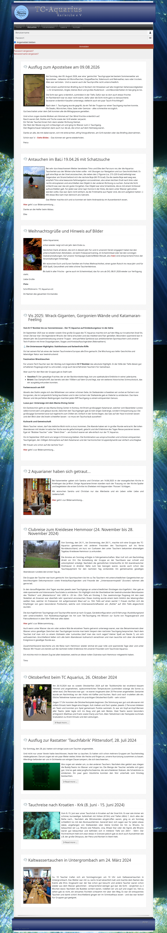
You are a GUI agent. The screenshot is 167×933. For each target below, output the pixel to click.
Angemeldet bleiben (26, 42)
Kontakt (76, 27)
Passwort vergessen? (23, 51)
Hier (54, 500)
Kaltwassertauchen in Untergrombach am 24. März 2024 (79, 860)
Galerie (63, 27)
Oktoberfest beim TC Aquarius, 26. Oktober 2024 (72, 677)
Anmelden (84, 46)
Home (19, 27)
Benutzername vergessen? (26, 54)
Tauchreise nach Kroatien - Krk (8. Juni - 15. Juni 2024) (76, 804)
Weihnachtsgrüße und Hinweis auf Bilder (65, 231)
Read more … (62, 722)
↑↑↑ (145, 922)
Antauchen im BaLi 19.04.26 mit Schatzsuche (69, 159)
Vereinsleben (48, 27)
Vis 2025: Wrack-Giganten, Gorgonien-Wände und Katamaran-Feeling (84, 317)
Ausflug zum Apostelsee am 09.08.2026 (64, 67)
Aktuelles (32, 27)
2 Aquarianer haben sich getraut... (59, 471)
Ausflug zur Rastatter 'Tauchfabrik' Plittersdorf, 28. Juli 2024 (82, 740)
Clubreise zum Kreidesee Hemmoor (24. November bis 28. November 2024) (80, 531)
